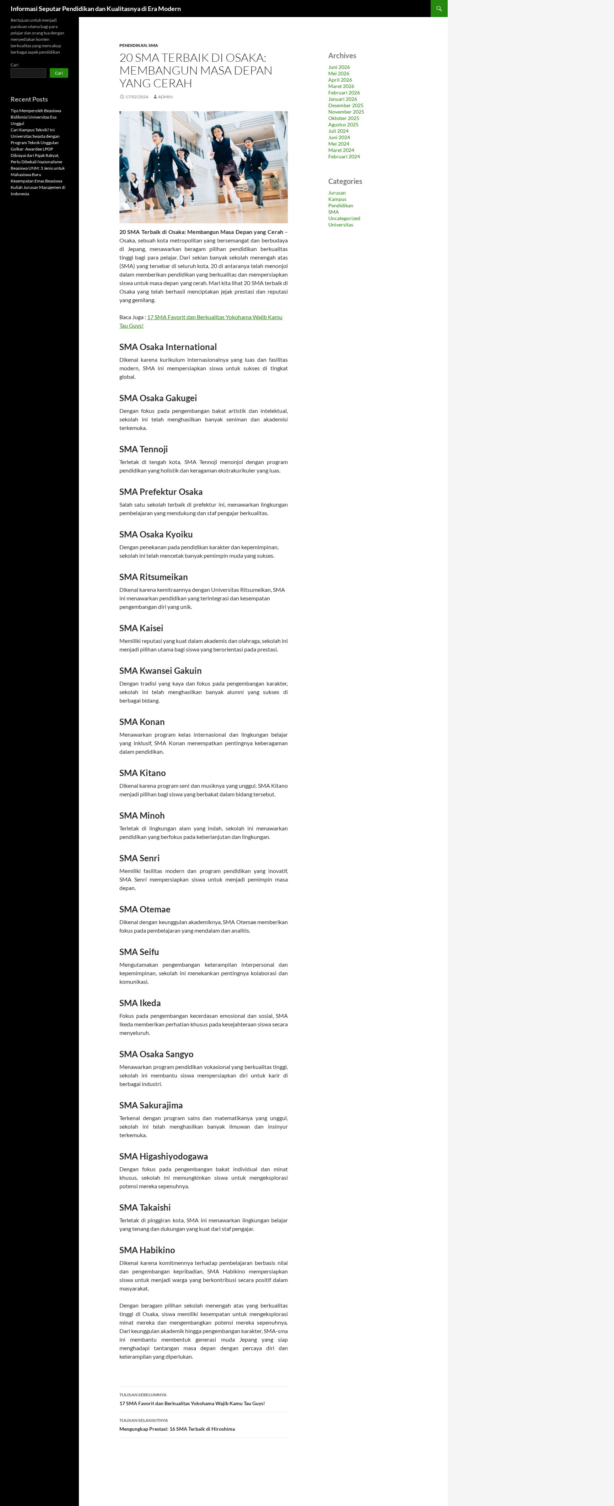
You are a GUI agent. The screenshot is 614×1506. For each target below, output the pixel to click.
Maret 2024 (341, 150)
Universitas (340, 225)
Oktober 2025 (343, 118)
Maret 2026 (341, 86)
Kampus (337, 199)
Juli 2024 (338, 131)
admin (165, 96)
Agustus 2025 (343, 124)
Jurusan (337, 193)
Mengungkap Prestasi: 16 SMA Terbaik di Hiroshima (177, 1425)
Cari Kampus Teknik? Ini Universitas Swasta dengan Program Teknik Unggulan (35, 136)
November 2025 (346, 112)
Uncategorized (344, 218)
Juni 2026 (339, 67)
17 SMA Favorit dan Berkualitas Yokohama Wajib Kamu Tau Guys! (192, 1399)
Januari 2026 (342, 99)
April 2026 (340, 80)
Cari (14, 64)
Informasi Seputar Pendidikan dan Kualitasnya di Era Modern (96, 8)
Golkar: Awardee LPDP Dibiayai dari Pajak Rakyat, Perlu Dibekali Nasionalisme (36, 155)
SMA (153, 45)
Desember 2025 (345, 105)
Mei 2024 (338, 144)
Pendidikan (133, 45)
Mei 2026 (338, 73)
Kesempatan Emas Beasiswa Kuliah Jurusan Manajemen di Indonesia (38, 187)
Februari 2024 (344, 156)
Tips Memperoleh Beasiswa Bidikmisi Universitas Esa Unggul (36, 117)
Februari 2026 (344, 92)
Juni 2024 (339, 137)
